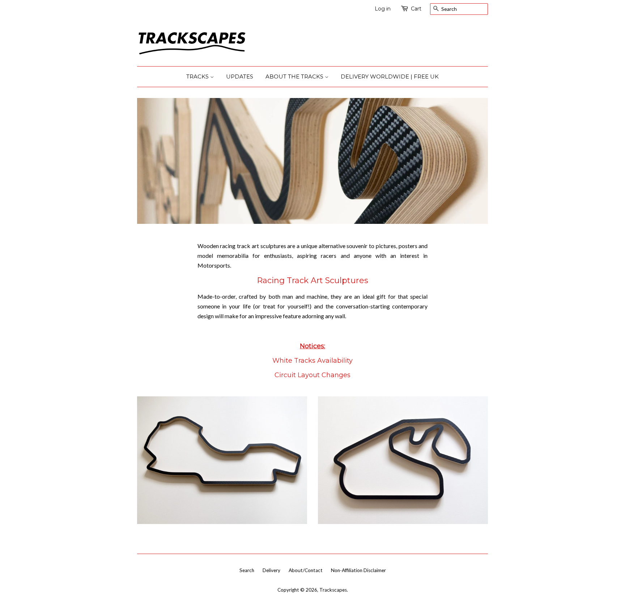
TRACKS (198, 76)
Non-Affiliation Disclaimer (358, 570)
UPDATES (239, 76)
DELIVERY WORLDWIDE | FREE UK (390, 76)
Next (472, 161)
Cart (416, 8)
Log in (383, 8)
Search (246, 570)
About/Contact (306, 570)
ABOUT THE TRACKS (295, 76)
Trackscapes (333, 590)
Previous (152, 161)
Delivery (271, 570)
